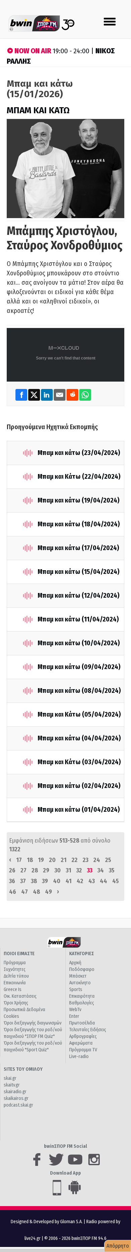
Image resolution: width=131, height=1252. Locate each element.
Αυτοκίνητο (80, 983)
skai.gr (10, 1078)
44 (103, 881)
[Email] (60, 395)
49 (48, 892)
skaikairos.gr (16, 1098)
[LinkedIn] (47, 395)
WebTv (75, 1009)
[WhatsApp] (85, 395)
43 (91, 881)
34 (100, 870)
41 (69, 881)
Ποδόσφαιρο (81, 969)
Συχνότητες (15, 969)
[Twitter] (34, 395)
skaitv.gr (12, 1085)
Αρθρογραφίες (83, 1036)
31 (68, 870)
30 (57, 870)
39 (45, 881)
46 (12, 892)
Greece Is (12, 989)
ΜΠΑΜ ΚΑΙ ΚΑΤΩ (38, 110)
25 (108, 860)
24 (96, 860)
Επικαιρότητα (82, 996)
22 (75, 860)
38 (34, 881)
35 (112, 870)
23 (85, 860)
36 (12, 881)
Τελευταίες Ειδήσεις (87, 1030)
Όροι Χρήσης (16, 1003)
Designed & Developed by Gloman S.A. (47, 1222)
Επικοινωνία (15, 983)
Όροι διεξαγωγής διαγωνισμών (32, 1023)
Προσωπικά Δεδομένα (24, 1009)
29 (46, 870)
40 (56, 881)
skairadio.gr (15, 1092)
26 (12, 870)
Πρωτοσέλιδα (82, 1023)
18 (30, 860)
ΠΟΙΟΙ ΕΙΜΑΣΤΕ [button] (19, 954)
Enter (74, 1016)
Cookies (11, 1016)
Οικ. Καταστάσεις (20, 996)
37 (23, 881)
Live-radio (79, 1056)
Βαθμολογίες (81, 1003)
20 (52, 860)
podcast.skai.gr (18, 1105)
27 (23, 870)
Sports (75, 989)
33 (89, 870)
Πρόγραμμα (15, 963)
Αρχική (75, 963)
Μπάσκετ (78, 976)
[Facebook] (21, 395)
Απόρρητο (117, 1246)
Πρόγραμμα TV (83, 1050)
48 (36, 892)
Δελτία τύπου (16, 976)
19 (41, 860)
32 (79, 870)
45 (115, 881)
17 (19, 860)
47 (24, 892)
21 (64, 860)
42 (80, 881)
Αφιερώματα (81, 1043)
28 (35, 870)
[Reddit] (73, 395)
